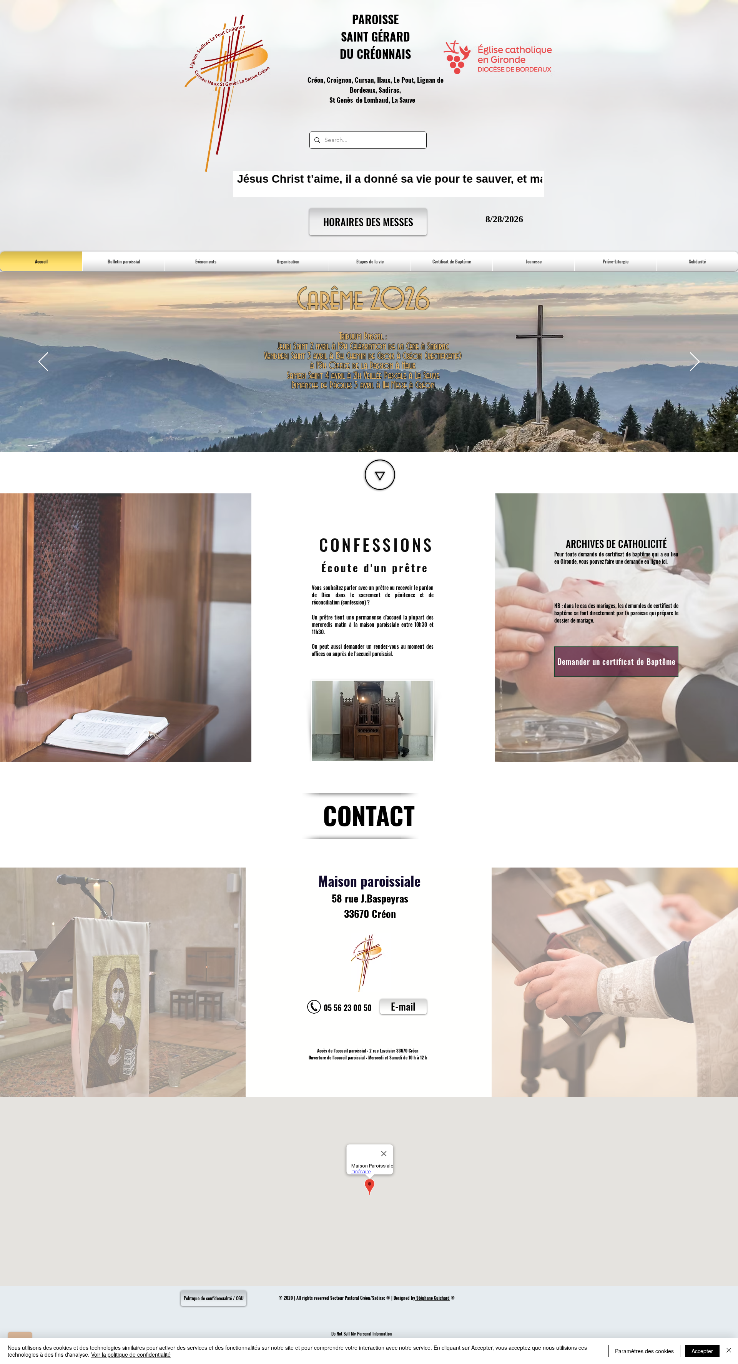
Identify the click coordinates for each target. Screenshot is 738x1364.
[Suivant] (695, 362)
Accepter (702, 1351)
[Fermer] (728, 1351)
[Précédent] (43, 362)
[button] (451, 261)
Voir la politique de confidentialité (131, 1354)
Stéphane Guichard (432, 1298)
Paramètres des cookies (644, 1351)
